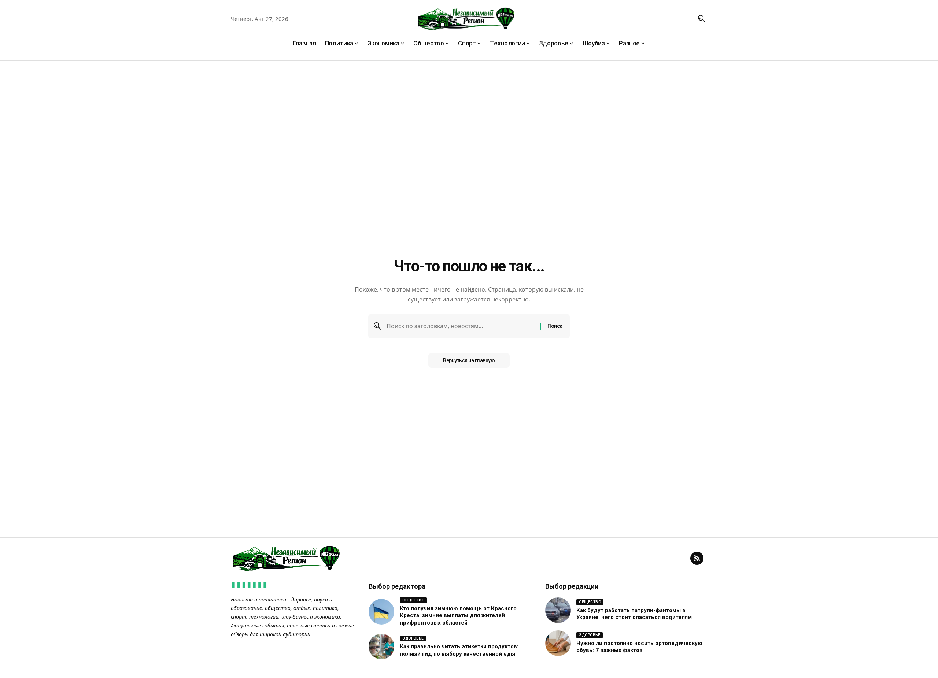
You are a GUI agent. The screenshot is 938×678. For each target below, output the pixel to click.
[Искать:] (460, 326)
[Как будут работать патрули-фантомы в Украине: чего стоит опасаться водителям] (558, 610)
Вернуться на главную (469, 360)
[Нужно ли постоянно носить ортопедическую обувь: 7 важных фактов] (558, 643)
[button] (701, 18)
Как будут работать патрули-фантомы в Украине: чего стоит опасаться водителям (634, 614)
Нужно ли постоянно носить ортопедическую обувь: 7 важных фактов (639, 647)
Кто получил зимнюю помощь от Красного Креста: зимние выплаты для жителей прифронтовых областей (458, 615)
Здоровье (413, 638)
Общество (413, 600)
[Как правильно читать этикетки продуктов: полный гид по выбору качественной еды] (381, 646)
